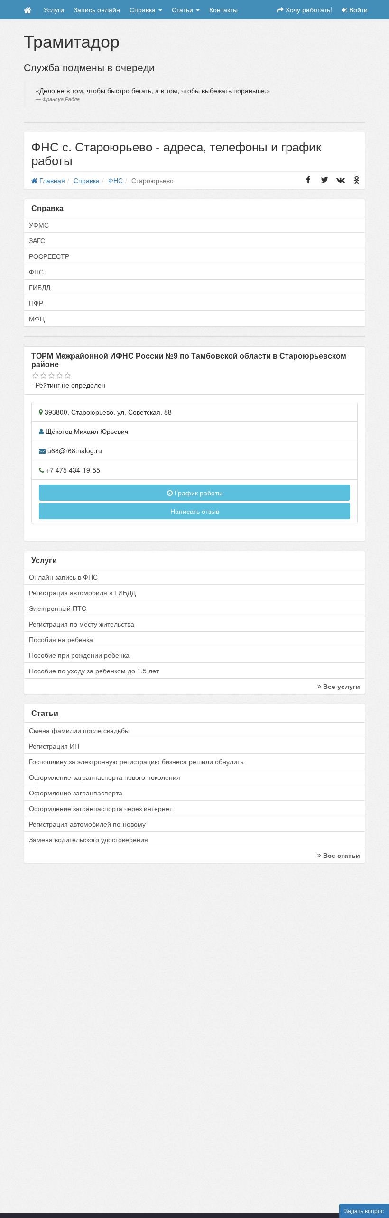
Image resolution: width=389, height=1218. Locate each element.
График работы (197, 492)
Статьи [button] (183, 9)
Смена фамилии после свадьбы (79, 730)
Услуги (54, 9)
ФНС (36, 271)
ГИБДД (39, 287)
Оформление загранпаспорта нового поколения (104, 777)
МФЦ (37, 318)
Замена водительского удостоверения (88, 839)
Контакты (223, 9)
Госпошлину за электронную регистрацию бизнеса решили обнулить (136, 761)
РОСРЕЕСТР (49, 256)
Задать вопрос (364, 1211)
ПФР (36, 303)
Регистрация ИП (54, 745)
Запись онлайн (97, 9)
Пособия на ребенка (61, 639)
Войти (357, 9)
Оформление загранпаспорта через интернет (100, 808)
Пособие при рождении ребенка (79, 655)
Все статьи (340, 855)
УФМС (39, 224)
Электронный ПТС (57, 608)
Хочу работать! (308, 9)
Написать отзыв (194, 511)
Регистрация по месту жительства (81, 623)
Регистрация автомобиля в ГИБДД (82, 592)
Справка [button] (143, 9)
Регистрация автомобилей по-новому (87, 824)
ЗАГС (37, 240)
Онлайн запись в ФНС (63, 577)
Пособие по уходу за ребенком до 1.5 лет (94, 670)
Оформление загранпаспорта (75, 792)
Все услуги (340, 686)
